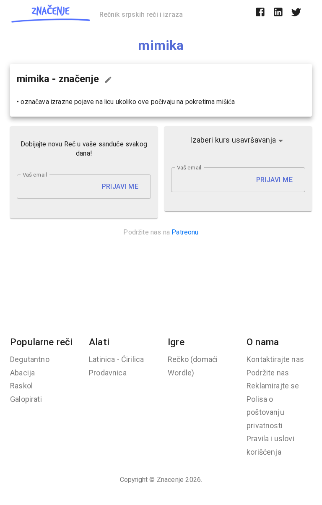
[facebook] (260, 13)
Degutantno (29, 359)
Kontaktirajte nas (275, 359)
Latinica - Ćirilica (116, 359)
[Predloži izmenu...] (108, 79)
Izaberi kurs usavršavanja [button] (233, 139)
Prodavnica (108, 372)
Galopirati (26, 399)
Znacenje (170, 480)
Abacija (22, 372)
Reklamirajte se (273, 385)
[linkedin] (278, 13)
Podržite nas (268, 372)
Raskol (21, 385)
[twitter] (296, 13)
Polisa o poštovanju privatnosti (265, 412)
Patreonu (184, 232)
